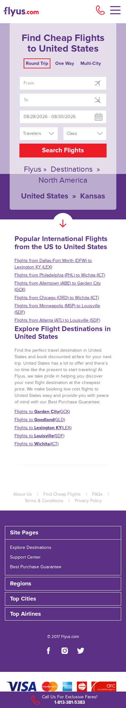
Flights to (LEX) (43, 427)
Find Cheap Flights (62, 494)
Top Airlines (25, 614)
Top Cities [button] (23, 599)
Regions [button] (20, 584)
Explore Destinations (30, 547)
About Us (22, 494)
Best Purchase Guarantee (35, 567)
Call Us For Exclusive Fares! (69, 697)
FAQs (97, 494)
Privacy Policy (88, 500)
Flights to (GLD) (40, 419)
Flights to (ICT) (36, 444)
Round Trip (37, 63)
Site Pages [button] (24, 533)
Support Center (25, 557)
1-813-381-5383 (69, 702)
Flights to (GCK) (42, 411)
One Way (64, 63)
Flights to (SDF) (39, 436)
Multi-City (90, 63)
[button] (63, 614)
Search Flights (63, 150)
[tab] (63, 532)
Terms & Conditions (44, 500)
